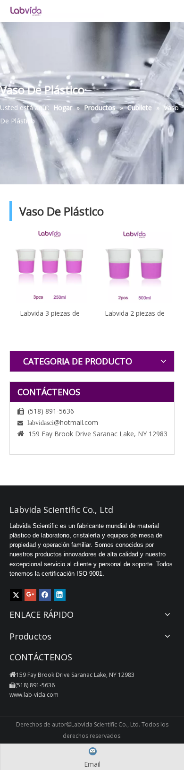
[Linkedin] (60, 594)
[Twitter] (16, 594)
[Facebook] (45, 594)
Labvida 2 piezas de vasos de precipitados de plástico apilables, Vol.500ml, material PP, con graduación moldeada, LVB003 (134, 313)
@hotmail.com (76, 422)
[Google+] (30, 594)
